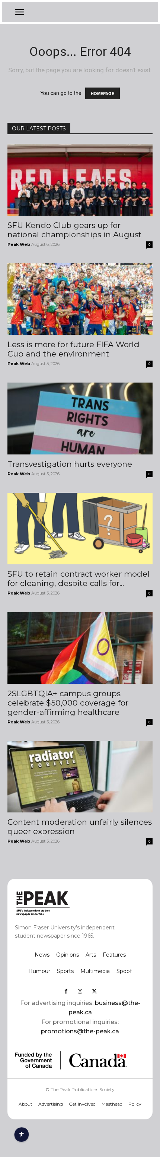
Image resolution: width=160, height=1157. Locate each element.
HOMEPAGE (102, 93)
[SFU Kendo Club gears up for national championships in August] (80, 180)
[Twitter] (94, 991)
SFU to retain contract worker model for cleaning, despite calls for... (78, 578)
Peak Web (18, 244)
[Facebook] (66, 991)
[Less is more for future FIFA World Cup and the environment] (80, 299)
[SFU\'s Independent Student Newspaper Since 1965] (67, 902)
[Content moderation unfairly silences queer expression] (80, 777)
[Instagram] (80, 991)
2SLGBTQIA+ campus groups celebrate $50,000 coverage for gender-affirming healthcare (67, 703)
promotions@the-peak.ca (80, 1031)
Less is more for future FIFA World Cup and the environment (73, 349)
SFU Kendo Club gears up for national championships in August (74, 230)
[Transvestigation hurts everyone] (80, 418)
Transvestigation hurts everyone (69, 464)
